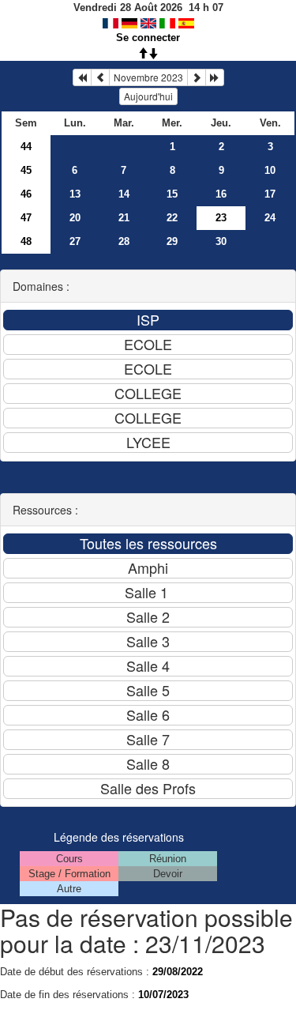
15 (172, 194)
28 (123, 241)
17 (269, 194)
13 (75, 194)
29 (172, 241)
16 (221, 194)
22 (172, 218)
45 (26, 170)
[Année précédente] (82, 77)
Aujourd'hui (148, 96)
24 (269, 218)
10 (269, 170)
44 (26, 147)
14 (123, 194)
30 (221, 241)
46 (26, 194)
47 (26, 218)
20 (75, 218)
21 (123, 218)
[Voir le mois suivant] (196, 77)
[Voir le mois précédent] (100, 77)
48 (26, 241)
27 (75, 241)
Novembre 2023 (148, 77)
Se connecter (148, 37)
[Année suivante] (214, 77)
